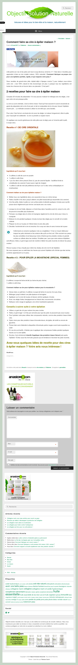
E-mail (10, 452)
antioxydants (50, 584)
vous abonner (52, 465)
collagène (28, 588)
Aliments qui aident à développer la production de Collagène (24, 520)
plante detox (52, 599)
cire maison (40, 367)
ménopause (59, 597)
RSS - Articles (11, 572)
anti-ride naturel (39, 583)
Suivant (69, 38)
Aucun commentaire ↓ (34, 45)
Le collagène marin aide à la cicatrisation (19, 523)
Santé (8, 566)
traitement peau (29, 601)
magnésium (8, 597)
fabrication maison (30, 592)
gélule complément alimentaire (44, 592)
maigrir (14, 597)
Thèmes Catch (45, 659)
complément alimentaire (15, 591)
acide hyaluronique (12, 584)
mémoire (52, 597)
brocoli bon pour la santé (51, 586)
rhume (69, 599)
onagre (20, 599)
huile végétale (50, 595)
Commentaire (12, 417)
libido (70, 595)
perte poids (44, 599)
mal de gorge (20, 597)
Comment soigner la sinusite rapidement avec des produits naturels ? (34, 546)
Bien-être (9, 560)
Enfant (9, 562)
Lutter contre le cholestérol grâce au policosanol (33, 538)
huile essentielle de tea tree (29, 595)
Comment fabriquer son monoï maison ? (27, 542)
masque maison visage (36, 597)
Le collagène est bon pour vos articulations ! (20, 527)
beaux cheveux (28, 586)
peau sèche (25, 599)
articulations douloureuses (62, 584)
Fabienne (23, 45)
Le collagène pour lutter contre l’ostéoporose (20, 525)
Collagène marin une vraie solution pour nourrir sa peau (23, 518)
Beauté (24, 367)
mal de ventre (27, 597)
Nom (9, 444)
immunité (64, 594)
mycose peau (45, 597)
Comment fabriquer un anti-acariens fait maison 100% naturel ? (36, 544)
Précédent (60, 38)
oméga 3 (14, 599)
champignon (62, 586)
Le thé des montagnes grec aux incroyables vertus (29, 540)
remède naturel (62, 599)
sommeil (7, 602)
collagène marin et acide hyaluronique (47, 588)
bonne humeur (38, 586)
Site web (10, 460)
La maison (10, 564)
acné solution (22, 584)
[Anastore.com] (19, 402)
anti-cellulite (29, 584)
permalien (63, 367)
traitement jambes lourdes (17, 602)
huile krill (42, 595)
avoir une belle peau (14, 586)
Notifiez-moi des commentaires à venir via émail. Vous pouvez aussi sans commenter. (38, 465)
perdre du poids (34, 599)
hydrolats (57, 595)
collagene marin (17, 588)
